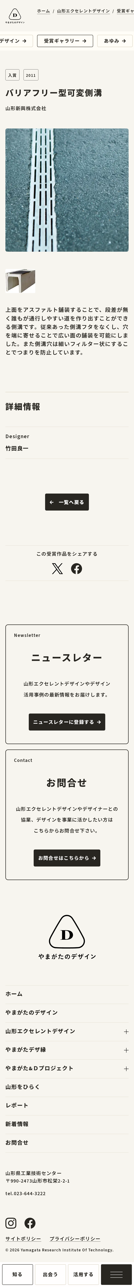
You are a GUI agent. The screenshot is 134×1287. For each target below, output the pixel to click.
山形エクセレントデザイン (83, 11)
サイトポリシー (23, 1239)
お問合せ (17, 1143)
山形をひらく (22, 1087)
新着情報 (17, 1124)
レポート (17, 1106)
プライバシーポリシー (75, 1239)
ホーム (43, 11)
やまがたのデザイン (31, 1013)
